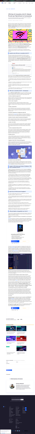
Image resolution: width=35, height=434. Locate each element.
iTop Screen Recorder (11, 408)
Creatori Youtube (17, 423)
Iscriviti (22, 399)
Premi (16, 421)
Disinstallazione (10, 422)
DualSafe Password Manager (12, 414)
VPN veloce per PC (15, 250)
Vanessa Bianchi (10, 20)
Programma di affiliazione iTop (19, 422)
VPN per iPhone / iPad (18, 410)
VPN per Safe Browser (18, 414)
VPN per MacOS (17, 408)
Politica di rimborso (23, 433)
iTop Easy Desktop (11, 409)
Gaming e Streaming (19, 346)
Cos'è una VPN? (24, 407)
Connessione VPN (8, 326)
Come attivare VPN (11, 421)
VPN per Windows (17, 407)
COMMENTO (7, 363)
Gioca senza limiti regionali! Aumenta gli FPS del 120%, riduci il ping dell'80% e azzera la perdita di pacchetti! (18, 0)
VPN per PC (17, 409)
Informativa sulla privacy (28, 433)
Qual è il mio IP (24, 408)
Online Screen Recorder (11, 415)
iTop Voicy (10, 410)
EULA (31, 433)
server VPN (13, 247)
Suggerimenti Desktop (25, 410)
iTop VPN (9, 218)
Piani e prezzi (10, 416)
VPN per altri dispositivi (18, 415)
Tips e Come (7, 336)
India (16, 280)
